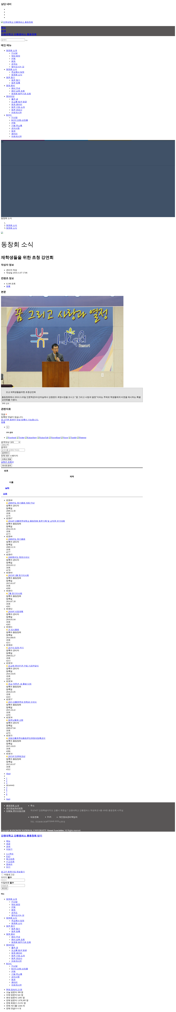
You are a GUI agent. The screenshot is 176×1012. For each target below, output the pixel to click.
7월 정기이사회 (15, 593)
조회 (5, 494)
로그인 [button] (4, 872)
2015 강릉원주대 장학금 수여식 (22, 702)
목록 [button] (8, 286)
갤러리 (14, 134)
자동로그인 (9, 874)
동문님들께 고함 (15, 720)
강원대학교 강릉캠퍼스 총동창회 (19, 34)
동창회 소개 (11, 899)
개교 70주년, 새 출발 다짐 (19, 684)
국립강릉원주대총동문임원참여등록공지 (26, 738)
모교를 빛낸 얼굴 (19, 102)
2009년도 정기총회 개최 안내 (21, 503)
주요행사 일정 (17, 72)
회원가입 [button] (12, 872)
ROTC (9, 964)
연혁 (13, 59)
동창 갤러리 (16, 104)
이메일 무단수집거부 (15, 811)
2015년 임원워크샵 (16, 756)
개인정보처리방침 (14, 808)
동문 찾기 (15, 80)
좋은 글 (14, 99)
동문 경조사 (16, 110)
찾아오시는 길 (17, 67)
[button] (9, 849)
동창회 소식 (16, 75)
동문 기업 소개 (18, 107)
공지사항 (15, 128)
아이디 (6, 877)
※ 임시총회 (13, 630)
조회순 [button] (11, 462)
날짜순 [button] (4, 462)
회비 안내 (15, 88)
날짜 (7, 488)
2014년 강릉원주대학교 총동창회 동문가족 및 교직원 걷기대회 (36, 521)
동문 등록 (15, 83)
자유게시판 (16, 112)
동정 (13, 131)
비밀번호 (7, 883)
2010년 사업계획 (15, 611)
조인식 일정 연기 (16, 648)
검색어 (4, 447)
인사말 (14, 53)
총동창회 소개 (12, 806)
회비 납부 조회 (18, 91)
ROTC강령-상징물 (19, 120)
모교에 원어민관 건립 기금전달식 (23, 666)
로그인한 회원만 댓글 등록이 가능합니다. (20, 420)
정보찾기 (10, 15)
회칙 (13, 61)
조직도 (14, 64)
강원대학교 (11, 17)
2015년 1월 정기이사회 (18, 575)
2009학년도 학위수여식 (18, 557)
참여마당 (10, 945)
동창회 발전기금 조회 (21, 94)
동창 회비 (10, 934)
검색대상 (5, 442)
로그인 (9, 9)
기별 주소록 (16, 126)
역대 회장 (15, 56)
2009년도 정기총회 (16, 539)
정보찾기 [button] (20, 872)
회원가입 (10, 12)
